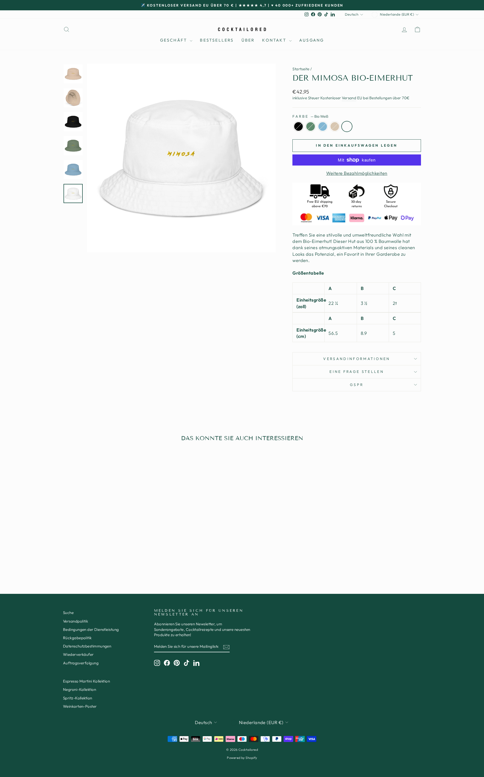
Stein (335, 126)
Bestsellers (217, 40)
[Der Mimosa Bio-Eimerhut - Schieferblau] (105, 557)
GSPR (357, 384)
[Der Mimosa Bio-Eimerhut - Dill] (99, 557)
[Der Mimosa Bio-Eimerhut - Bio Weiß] (119, 557)
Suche (68, 612)
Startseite (301, 69)
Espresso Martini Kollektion (86, 681)
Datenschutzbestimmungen (87, 646)
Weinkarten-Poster (80, 706)
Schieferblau (323, 126)
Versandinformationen (356, 359)
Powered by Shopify (242, 758)
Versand (349, 97)
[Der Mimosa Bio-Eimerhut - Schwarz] (92, 557)
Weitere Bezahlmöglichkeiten (356, 173)
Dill (311, 126)
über (248, 40)
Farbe (310, 116)
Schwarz (298, 126)
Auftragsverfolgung (81, 663)
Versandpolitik (75, 621)
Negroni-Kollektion (79, 689)
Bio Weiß (347, 126)
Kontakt (275, 40)
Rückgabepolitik (77, 637)
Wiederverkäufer (78, 654)
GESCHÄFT (174, 40)
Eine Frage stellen (356, 371)
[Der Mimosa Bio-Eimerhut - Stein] (112, 557)
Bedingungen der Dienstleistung (91, 629)
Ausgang (311, 40)
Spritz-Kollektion (77, 698)
